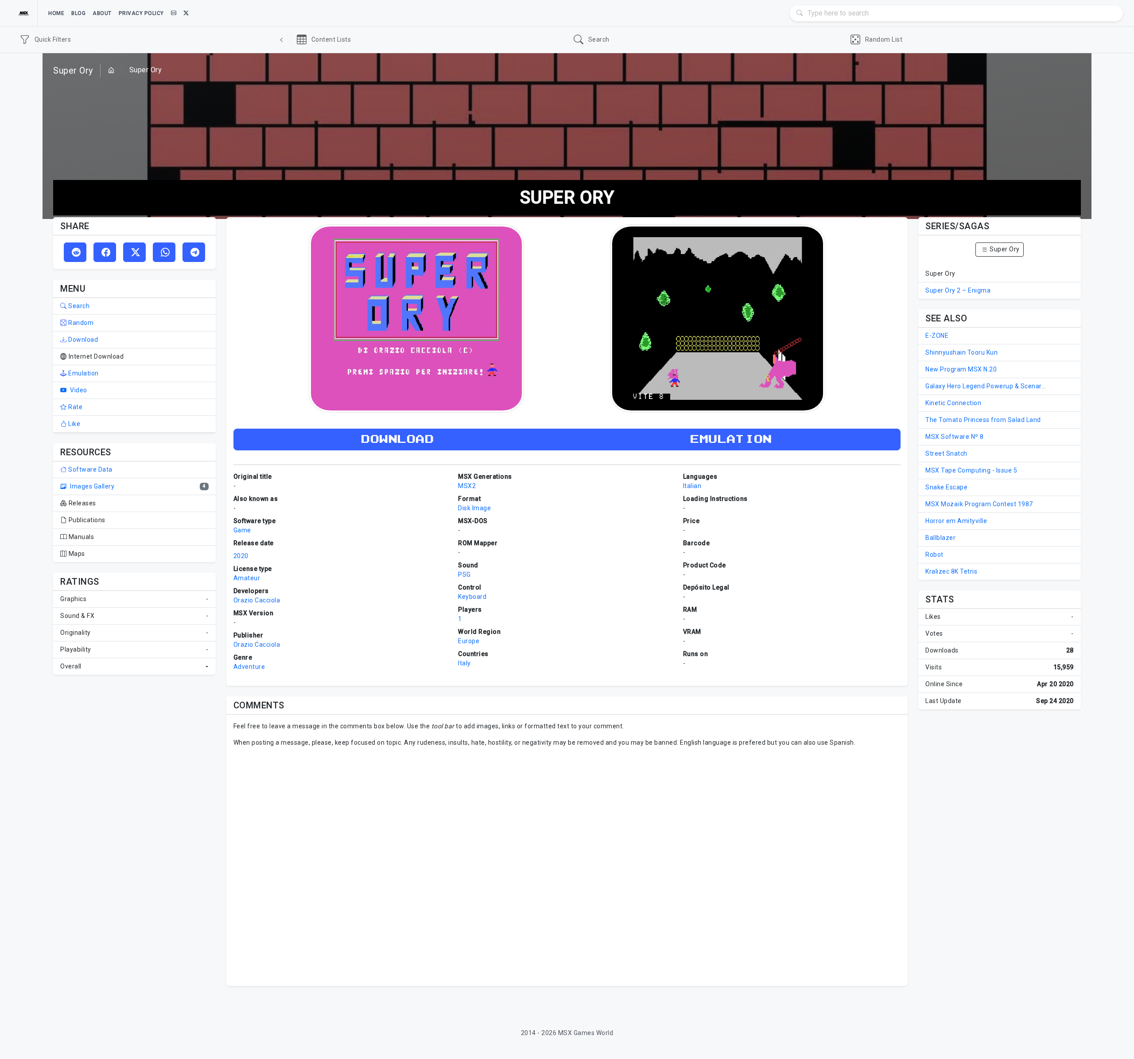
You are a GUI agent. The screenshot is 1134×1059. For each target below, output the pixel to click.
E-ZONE (936, 335)
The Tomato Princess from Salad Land (983, 419)
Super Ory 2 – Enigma (957, 290)
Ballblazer (940, 537)
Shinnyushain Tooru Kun (961, 352)
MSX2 (467, 485)
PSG (464, 574)
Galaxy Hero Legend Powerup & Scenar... (985, 386)
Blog (78, 13)
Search (78, 305)
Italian (692, 485)
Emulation (83, 373)
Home (56, 13)
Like (73, 423)
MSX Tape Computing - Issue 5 (971, 470)
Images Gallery (91, 486)
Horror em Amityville (956, 520)
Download (82, 339)
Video (78, 390)
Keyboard (472, 596)
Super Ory (1004, 249)
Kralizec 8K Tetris (951, 571)
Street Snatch (946, 453)
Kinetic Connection (953, 402)
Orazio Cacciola (256, 600)
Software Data (90, 469)
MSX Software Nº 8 (954, 436)
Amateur (246, 578)
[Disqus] (567, 865)
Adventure (249, 666)
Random (80, 322)
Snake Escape (946, 487)
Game (242, 530)
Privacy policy (141, 13)
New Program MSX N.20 (961, 369)
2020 (241, 555)
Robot (934, 554)
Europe (468, 641)
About (102, 13)
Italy (464, 663)
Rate (74, 406)
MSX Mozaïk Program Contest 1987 (979, 504)
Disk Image (474, 508)
